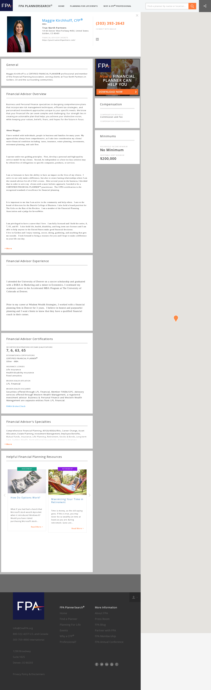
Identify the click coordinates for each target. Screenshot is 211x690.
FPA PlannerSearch (36, 6)
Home (63, 613)
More (9, 248)
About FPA (101, 613)
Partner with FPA (105, 630)
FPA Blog (100, 624)
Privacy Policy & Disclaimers (29, 674)
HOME (61, 6)
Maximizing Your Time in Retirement (67, 501)
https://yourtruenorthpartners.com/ (58, 40)
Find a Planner (68, 619)
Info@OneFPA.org (23, 628)
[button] (205, 6)
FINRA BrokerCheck (16, 406)
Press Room (102, 619)
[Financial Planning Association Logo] (6, 6)
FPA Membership (105, 636)
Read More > (37, 527)
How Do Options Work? (25, 497)
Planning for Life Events (84, 6)
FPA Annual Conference (109, 642)
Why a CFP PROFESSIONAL (117, 6)
